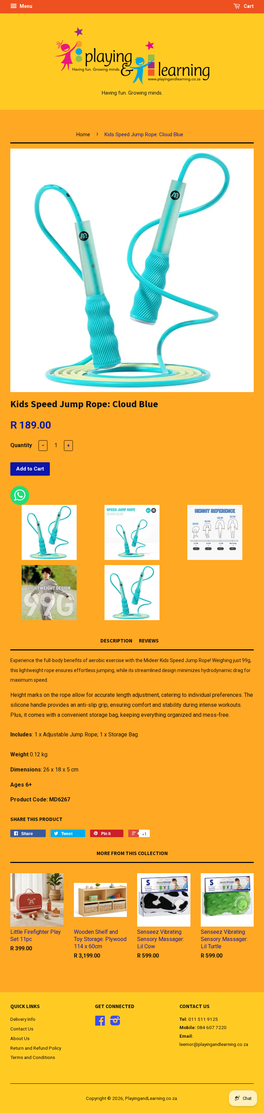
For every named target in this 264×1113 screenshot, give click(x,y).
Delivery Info (22, 1019)
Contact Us (21, 1028)
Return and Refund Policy (35, 1048)
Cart (248, 6)
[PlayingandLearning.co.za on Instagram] (115, 1023)
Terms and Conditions (32, 1057)
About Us (20, 1038)
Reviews (149, 640)
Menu (25, 6)
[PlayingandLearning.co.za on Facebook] (100, 1023)
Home (83, 134)
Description (116, 640)
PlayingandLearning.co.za (151, 1098)
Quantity (21, 445)
